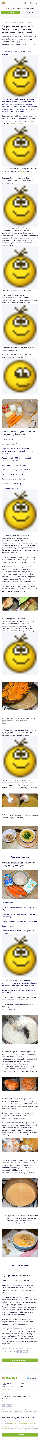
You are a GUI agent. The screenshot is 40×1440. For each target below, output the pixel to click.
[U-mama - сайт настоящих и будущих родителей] (4, 3)
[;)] (20, 376)
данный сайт (5, 1428)
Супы (29, 22)
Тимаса (23, 171)
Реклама (5, 1399)
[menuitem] (11, 1384)
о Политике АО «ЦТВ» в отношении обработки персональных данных (19, 1425)
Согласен (20, 1435)
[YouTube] (10, 1405)
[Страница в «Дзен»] (7, 1405)
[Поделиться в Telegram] (24, 1351)
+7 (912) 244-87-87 (24, 1396)
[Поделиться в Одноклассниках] (21, 1351)
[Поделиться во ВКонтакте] (17, 1351)
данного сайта (13, 1423)
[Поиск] (25, 3)
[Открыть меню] (36, 3)
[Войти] (31, 3)
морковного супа (18, 123)
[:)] (20, 76)
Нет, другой (29, 12)
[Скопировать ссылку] (27, 1351)
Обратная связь (8, 1401)
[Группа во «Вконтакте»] (3, 1405)
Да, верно (11, 12)
